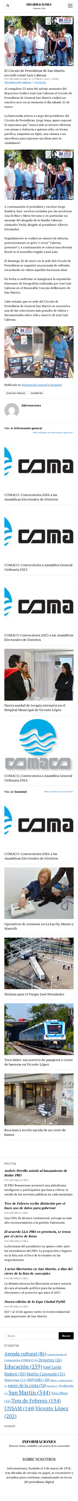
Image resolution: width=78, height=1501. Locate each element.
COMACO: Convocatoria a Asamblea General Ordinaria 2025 (38, 567)
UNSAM (19, 1408)
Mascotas (15, 1380)
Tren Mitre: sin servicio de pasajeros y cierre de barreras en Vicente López (38, 1062)
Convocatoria (57, 1354)
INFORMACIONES (39, 4)
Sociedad (40, 82)
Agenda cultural (25, 1354)
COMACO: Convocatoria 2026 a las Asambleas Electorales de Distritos (31, 496)
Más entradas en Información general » (53, 432)
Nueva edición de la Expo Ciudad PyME (34, 1301)
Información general (18, 82)
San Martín (29, 1392)
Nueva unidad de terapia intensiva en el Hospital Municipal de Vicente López (35, 707)
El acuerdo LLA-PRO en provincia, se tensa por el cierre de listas (37, 1233)
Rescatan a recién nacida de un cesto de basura (35, 1132)
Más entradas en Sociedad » (59, 791)
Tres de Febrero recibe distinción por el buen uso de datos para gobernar (34, 1205)
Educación (23, 1366)
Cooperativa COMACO (21, 1360)
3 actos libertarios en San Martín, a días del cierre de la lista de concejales (38, 1271)
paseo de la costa (27, 1385)
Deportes (50, 1359)
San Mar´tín (36, 393)
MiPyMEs (38, 1379)
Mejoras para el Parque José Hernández (34, 994)
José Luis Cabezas (16, 393)
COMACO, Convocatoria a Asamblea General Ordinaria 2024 (38, 777)
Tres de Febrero (36, 1400)
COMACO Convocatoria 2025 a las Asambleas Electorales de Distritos (38, 637)
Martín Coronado (46, 1373)
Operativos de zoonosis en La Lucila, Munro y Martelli (39, 926)
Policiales (52, 1386)
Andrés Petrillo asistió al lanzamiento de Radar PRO (35, 1172)
